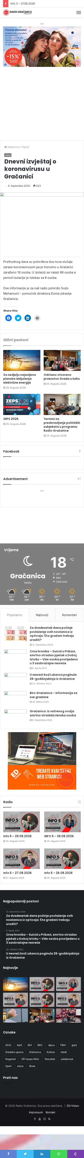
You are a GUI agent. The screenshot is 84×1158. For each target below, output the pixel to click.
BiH (30, 1045)
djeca (51, 1045)
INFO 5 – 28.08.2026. (59, 836)
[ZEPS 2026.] (21, 404)
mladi (64, 1052)
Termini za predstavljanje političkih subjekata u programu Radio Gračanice (62, 425)
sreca (20, 1066)
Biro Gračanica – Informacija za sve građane (53, 695)
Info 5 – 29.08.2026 (17, 836)
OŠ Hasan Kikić (30, 1059)
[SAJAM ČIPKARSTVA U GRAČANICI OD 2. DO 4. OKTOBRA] (68, 1015)
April (19, 1045)
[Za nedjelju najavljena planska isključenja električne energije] (21, 360)
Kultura (51, 1052)
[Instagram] (44, 1119)
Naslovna (13, 147)
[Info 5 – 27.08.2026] (21, 858)
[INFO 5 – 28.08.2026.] (62, 822)
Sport (8, 1066)
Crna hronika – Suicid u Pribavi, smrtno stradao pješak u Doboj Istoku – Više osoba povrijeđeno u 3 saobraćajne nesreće (54, 657)
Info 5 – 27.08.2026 (22, 3)
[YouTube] (39, 1119)
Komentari (69, 615)
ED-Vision (73, 1105)
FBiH (63, 1045)
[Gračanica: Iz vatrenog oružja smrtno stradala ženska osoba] (15, 717)
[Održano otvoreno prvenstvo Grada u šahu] (62, 360)
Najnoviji (42, 615)
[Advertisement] (42, 105)
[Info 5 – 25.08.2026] (68, 1000)
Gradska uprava (14, 1052)
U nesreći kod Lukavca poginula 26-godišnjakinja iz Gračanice (53, 677)
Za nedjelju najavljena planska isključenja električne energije (19, 379)
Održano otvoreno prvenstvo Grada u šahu (62, 377)
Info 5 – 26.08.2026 (58, 873)
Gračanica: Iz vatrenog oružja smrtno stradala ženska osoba (53, 713)
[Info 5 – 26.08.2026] (62, 858)
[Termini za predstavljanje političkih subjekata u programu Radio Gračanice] (62, 404)
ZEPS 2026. (11, 419)
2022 (8, 1045)
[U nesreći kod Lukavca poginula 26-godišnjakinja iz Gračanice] (15, 680)
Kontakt (50, 1112)
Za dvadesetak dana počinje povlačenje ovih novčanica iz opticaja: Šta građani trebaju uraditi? (52, 634)
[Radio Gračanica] (17, 12)
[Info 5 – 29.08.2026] (21, 822)
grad (74, 1045)
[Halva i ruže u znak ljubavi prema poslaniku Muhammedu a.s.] (15, 1015)
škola (32, 1066)
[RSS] (49, 1119)
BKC (40, 1045)
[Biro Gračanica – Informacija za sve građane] (15, 698)
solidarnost (67, 1059)
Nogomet (10, 1059)
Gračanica (35, 1052)
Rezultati (50, 1059)
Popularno (14, 615)
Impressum (36, 1112)
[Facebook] (34, 1119)
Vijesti (25, 147)
